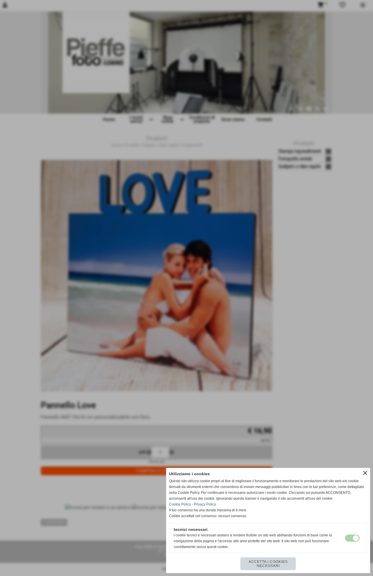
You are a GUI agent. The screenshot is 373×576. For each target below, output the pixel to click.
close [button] (365, 472)
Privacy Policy (205, 504)
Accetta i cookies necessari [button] (268, 564)
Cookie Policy (180, 504)
